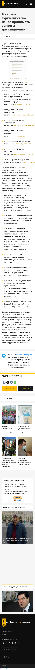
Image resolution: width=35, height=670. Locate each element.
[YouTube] (15, 642)
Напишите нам (11, 650)
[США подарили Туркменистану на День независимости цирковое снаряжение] (9, 455)
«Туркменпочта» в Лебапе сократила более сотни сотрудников (24, 429)
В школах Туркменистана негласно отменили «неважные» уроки (8, 429)
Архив (4, 634)
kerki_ (14, 144)
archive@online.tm (22, 104)
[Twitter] (18, 642)
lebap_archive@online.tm (23, 136)
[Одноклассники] (3, 642)
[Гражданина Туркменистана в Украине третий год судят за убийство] (25, 455)
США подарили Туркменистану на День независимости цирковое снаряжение (9, 462)
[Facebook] (12, 642)
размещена (28, 82)
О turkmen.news (7, 631)
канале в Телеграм (24, 354)
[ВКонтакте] (9, 642)
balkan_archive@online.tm (23, 115)
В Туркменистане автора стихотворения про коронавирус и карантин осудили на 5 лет (17, 541)
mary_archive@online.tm (23, 154)
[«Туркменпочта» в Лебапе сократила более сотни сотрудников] (25, 423)
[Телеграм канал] (6, 642)
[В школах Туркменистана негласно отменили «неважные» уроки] (9, 423)
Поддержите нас (11, 657)
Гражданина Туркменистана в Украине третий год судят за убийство (24, 461)
